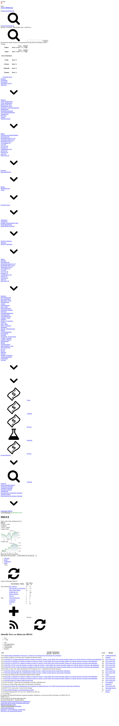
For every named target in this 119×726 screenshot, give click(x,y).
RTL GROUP (13, 586)
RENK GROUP (13, 594)
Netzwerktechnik (5, 347)
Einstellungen (4, 491)
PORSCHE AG (13, 592)
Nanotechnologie (5, 344)
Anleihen (29, 413)
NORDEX (12, 602)
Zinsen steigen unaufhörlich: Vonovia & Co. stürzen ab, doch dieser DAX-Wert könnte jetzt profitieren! (32, 655)
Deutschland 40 (5, 137)
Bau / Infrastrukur (5, 299)
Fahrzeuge (3, 311)
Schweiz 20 (4, 151)
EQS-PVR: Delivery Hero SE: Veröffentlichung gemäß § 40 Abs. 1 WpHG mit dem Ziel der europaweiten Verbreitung (37, 671)
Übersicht (3, 242)
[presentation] (5, 565)
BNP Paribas (109, 669)
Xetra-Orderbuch (14, 701)
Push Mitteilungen (5, 512)
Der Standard (109, 682)
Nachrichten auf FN (6, 83)
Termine (3, 117)
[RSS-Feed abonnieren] (14, 630)
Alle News (4, 85)
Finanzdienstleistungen (7, 313)
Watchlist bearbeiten (6, 490)
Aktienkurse (4, 220)
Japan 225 (3, 154)
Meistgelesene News (6, 106)
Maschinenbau (5, 341)
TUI (10, 603)
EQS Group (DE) (110, 671)
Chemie (3, 304)
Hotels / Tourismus (6, 325)
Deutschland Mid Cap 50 (8, 140)
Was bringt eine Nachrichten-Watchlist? (11, 493)
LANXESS (12, 600)
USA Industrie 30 (5, 143)
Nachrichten (4, 80)
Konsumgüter (4, 333)
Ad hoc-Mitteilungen (7, 8)
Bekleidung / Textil (6, 300)
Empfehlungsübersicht (7, 111)
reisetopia (108, 657)
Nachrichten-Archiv (10, 704)
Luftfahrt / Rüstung (6, 340)
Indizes (3, 133)
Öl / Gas (3, 349)
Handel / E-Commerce (7, 321)
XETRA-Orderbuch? (6, 244)
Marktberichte (4, 109)
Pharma (3, 350)
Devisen (29, 453)
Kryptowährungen (6, 455)
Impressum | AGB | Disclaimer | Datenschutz (13, 709)
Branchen (3, 170)
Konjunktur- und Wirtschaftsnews (10, 108)
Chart (5, 563)
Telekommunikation (6, 357)
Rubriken (3, 100)
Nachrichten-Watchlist (7, 486)
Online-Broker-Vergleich (7, 226)
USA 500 (3, 144)
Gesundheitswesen (6, 316)
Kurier (107, 674)
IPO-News (4, 115)
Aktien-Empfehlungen (18, 703)
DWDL (107, 692)
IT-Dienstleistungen (6, 332)
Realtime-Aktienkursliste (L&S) (9, 223)
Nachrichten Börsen (6, 703)
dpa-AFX (108, 690)
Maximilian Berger (110, 688)
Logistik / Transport (6, 338)
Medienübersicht (5, 188)
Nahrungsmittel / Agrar (7, 346)
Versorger (3, 360)
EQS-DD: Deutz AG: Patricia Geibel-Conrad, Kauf (18, 680)
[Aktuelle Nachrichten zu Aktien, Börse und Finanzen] (7, 11)
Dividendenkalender (6, 224)
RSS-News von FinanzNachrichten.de (11, 711)
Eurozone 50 (4, 147)
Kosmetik (3, 335)
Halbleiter (3, 319)
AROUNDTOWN (14, 598)
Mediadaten (18, 706)
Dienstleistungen (5, 305)
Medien (3, 187)
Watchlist (29, 482)
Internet (3, 330)
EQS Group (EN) (110, 659)
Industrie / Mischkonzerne (8, 329)
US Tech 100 (4, 146)
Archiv (3, 190)
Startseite (3, 79)
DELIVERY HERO (14, 590)
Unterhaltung (4, 358)
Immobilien (4, 327)
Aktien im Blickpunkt (7, 101)
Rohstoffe (3, 352)
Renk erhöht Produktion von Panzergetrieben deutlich (19, 690)
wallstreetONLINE (110, 655)
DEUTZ (11, 596)
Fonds (28, 400)
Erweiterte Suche (7, 77)
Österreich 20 (4, 152)
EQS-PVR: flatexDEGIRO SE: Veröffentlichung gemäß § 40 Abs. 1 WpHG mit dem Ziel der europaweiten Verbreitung (37, 672)
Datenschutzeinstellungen (7, 706)
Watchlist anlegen (5, 494)
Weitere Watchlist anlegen (8, 485)
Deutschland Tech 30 (6, 141)
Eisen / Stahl (4, 307)
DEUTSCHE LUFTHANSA (17, 588)
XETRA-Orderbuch (6, 241)
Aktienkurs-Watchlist (6, 488)
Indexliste (3, 261)
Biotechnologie (5, 302)
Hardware (3, 322)
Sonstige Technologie (7, 355)
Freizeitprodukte (5, 315)
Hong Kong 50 (5, 155)
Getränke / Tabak (5, 318)
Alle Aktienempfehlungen (8, 112)
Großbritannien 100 (6, 149)
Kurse (5, 560)
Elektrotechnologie (6, 308)
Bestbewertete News (6, 104)
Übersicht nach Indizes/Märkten (9, 135)
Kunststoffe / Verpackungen (8, 336)
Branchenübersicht (6, 172)
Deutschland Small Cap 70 (8, 138)
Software (3, 354)
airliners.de (108, 684)
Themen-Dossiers (5, 118)
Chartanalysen (5, 114)
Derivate (29, 427)
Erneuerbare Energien (7, 310)
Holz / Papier (4, 324)
